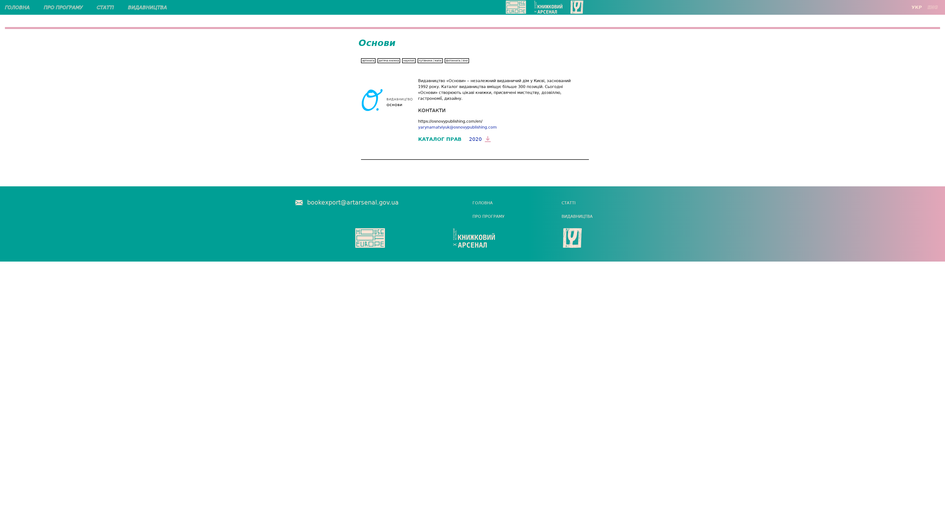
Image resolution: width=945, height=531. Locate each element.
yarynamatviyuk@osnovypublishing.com (457, 127)
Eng (933, 7)
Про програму (63, 7)
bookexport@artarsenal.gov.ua (353, 202)
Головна (17, 7)
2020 (475, 139)
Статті (105, 7)
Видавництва (147, 7)
